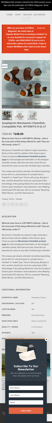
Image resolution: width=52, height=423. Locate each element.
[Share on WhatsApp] (4, 204)
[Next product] (23, 19)
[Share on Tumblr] (26, 204)
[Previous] (6, 84)
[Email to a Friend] (17, 204)
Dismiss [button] (29, 8)
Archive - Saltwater (34, 15)
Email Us (41, 28)
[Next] (46, 84)
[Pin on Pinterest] (21, 204)
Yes (32, 309)
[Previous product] (28, 19)
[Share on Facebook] (8, 204)
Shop (18, 15)
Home (9, 15)
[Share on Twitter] (13, 204)
